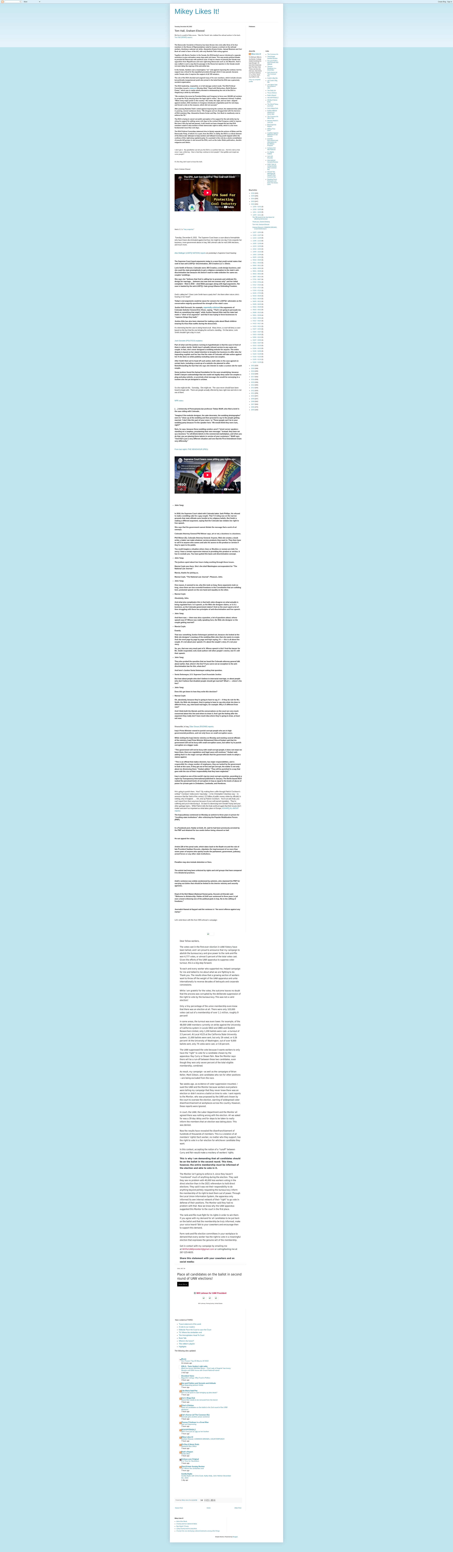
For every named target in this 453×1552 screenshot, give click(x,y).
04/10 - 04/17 (257, 323)
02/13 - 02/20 (257, 345)
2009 (253, 399)
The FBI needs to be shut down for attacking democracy (263, 218)
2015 (253, 382)
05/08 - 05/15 (257, 312)
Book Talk (182, 1338)
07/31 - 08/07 (257, 279)
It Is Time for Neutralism (190, 1461)
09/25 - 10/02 (257, 257)
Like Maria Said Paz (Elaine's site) (272, 86)
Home (209, 1508)
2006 (253, 407)
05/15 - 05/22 (257, 310)
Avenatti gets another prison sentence (195, 1417)
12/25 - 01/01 (257, 206)
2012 (253, 390)
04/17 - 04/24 (257, 321)
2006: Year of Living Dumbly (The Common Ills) (272, 167)
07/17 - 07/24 (257, 285)
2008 (253, 401)
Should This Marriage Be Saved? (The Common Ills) (271, 174)
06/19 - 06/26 (257, 296)
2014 (253, 385)
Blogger (235, 1537)
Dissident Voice (187, 1376)
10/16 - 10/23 (257, 249)
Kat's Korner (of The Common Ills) (195, 1415)
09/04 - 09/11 (257, 265)
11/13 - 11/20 (257, 238)
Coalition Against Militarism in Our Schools (272, 134)
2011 (253, 393)
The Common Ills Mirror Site (272, 117)
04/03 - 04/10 (257, 326)
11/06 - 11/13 (257, 241)
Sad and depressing (188, 1424)
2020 (253, 368)
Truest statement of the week (190, 1324)
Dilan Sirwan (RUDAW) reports (201, 726)
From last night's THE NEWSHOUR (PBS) (191, 449)
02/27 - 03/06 (257, 340)
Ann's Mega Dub (188, 1398)
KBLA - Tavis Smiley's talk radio (194, 1366)
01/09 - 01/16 (257, 359)
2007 (253, 404)
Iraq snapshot (188, 229)
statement (193, 88)
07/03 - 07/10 (257, 290)
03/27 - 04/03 (257, 329)
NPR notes (179, 401)
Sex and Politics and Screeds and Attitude (198, 1383)
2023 (253, 201)
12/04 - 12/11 (257, 215)
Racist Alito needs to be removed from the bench (199, 1400)
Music (183, 1359)
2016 (253, 379)
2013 (253, 388)
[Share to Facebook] (212, 1500)
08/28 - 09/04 (257, 268)
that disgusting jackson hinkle (192, 1385)
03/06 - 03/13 (257, 337)
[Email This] (205, 1500)
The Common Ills (272, 54)
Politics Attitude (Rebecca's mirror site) (272, 112)
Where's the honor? (186, 1341)
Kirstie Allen (185, 1454)
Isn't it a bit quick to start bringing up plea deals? (199, 1392)
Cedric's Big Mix (272, 78)
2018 (253, 374)
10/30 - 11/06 (257, 243)
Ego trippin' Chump (182, 1526)
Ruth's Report (187, 1452)
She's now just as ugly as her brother (195, 1431)
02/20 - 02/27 (257, 343)
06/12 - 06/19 (257, 299)
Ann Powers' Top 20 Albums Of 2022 (195, 1361)
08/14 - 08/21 (257, 274)
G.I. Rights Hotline (270, 153)
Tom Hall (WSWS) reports (183, 37)
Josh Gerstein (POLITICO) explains (188, 341)
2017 (253, 377)
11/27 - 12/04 (257, 232)
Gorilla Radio (186, 1474)
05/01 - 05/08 (257, 315)
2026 (253, 193)
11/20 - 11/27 (257, 235)
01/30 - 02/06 (257, 351)
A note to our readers (187, 1327)
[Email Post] (201, 1500)
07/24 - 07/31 (257, 282)
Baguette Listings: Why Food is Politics (195, 1378)
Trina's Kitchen (187, 1405)
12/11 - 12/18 (257, 212)
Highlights (182, 1347)
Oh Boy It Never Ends (190, 1444)
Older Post (238, 1508)
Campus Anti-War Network (271, 148)
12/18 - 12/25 (257, 209)
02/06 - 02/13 (257, 348)
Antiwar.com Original (190, 1459)
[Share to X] (210, 1500)
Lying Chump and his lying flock (186, 1528)
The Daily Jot (271, 90)
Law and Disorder (270, 157)
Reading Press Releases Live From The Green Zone (272, 182)
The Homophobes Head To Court (191, 1335)
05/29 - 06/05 (257, 304)
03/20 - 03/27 (257, 332)
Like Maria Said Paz (189, 1391)
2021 (253, 365)
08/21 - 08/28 (257, 271)
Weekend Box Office (189, 1446)
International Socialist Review (272, 161)
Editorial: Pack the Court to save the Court (195, 1330)
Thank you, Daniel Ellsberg (261, 222)
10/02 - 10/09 (257, 254)
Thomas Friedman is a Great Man (195, 1422)
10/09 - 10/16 (257, 252)
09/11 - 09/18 (257, 263)
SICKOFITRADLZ (188, 1430)
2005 (253, 410)
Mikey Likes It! (197, 11)
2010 (253, 396)
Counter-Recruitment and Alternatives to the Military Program (272, 142)
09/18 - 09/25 (257, 260)
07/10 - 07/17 (257, 287)
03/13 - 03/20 (257, 334)
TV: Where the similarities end (190, 1332)
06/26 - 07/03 (257, 293)
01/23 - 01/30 (257, 354)
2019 (253, 371)
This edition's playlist (187, 1344)
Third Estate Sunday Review (193, 1466)
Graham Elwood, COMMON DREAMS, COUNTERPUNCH (202, 1439)
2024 (253, 198)
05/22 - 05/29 (257, 307)
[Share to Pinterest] (214, 1500)
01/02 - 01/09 (257, 362)
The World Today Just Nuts (272, 105)
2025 (253, 196)
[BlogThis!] (207, 1500)
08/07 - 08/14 (257, 276)
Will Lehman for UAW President (211, 1293)
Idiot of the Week (181, 1521)
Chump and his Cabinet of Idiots (186, 1524)
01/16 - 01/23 (257, 356)
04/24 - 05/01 (257, 318)
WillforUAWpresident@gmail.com (198, 1249)
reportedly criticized (211, 307)
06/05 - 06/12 (257, 301)
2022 (253, 204)
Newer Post (179, 1508)
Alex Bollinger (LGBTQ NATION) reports (190, 253)
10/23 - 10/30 (257, 246)
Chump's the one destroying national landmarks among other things (198, 1531)
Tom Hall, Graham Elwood (260, 224)
